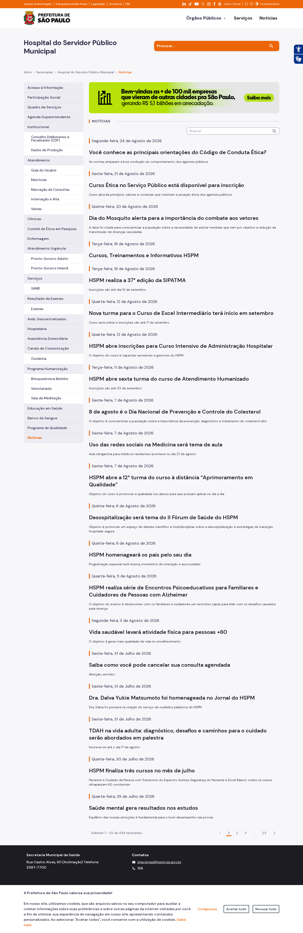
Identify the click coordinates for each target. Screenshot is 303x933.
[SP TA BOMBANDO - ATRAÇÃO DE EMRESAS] (184, 97)
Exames (37, 309)
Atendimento (39, 160)
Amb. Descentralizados (47, 319)
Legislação (98, 4)
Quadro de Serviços (44, 107)
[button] (274, 832)
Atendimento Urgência (47, 248)
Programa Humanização (48, 368)
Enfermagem (38, 238)
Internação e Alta (45, 199)
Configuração (207, 909)
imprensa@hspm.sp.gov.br (159, 862)
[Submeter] (274, 131)
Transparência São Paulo (71, 4)
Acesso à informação (37, 4)
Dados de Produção (47, 150)
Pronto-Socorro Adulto (49, 259)
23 (264, 833)
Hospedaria (37, 328)
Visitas (36, 209)
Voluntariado (41, 388)
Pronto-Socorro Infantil (49, 268)
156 (128, 4)
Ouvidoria (115, 4)
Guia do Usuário (43, 170)
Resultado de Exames (45, 298)
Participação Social (44, 97)
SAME (35, 288)
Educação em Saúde (45, 408)
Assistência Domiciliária (48, 338)
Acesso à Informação (45, 87)
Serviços (35, 278)
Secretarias (44, 72)
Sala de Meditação (46, 398)
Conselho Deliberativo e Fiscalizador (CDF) (50, 139)
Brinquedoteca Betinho (49, 379)
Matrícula (39, 180)
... (254, 833)
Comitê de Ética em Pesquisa (52, 229)
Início (28, 72)
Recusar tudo (266, 909)
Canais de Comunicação (48, 348)
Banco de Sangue (42, 418)
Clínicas (34, 219)
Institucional (38, 127)
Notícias (35, 437)
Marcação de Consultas (50, 189)
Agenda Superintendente (49, 117)
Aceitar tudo (236, 909)
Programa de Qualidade (47, 428)
